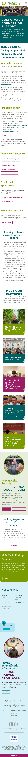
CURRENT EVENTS (7, 201)
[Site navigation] (26, 3)
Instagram (14, 590)
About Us (4, 595)
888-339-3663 (13, 710)
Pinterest (11, 590)
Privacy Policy (14, 715)
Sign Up (6, 578)
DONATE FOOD (6, 222)
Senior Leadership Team (7, 601)
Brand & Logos (18, 597)
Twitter (5, 590)
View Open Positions (6, 615)
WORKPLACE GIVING (8, 165)
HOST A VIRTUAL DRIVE (9, 173)
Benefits (3, 616)
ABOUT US (6, 509)
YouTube (8, 590)
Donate (14, 755)
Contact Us (14, 713)
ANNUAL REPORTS (18, 509)
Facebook (2, 590)
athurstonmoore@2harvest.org (17, 125)
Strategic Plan (5, 604)
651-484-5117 (5, 710)
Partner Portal (19, 602)
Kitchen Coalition (6, 84)
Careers (4, 613)
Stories (16, 599)
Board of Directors (6, 602)
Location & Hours (22, 710)
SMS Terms (14, 718)
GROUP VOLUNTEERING (9, 169)
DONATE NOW (6, 135)
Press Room (18, 595)
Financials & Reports (6, 606)
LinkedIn (17, 590)
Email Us (14, 545)
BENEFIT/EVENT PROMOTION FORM (12, 197)
